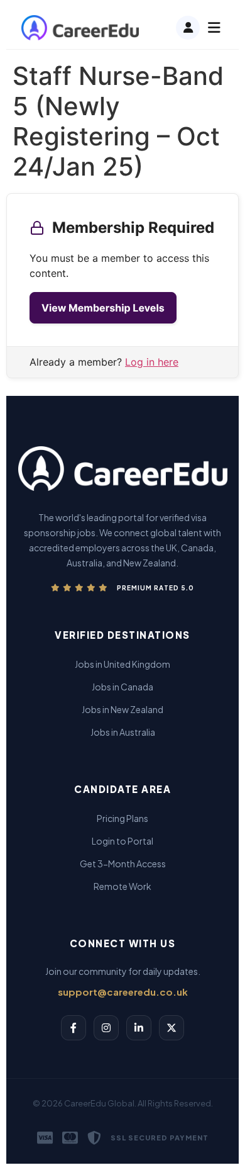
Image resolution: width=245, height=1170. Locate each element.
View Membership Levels (103, 307)
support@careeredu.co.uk (123, 992)
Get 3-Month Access (123, 863)
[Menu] (214, 28)
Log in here (151, 362)
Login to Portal (122, 841)
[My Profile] (188, 28)
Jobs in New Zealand (122, 709)
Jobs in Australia (122, 732)
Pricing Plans (122, 818)
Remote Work (122, 886)
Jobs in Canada (122, 686)
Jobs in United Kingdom (122, 664)
